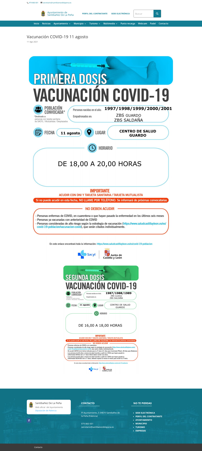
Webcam (142, 24)
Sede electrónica (120, 13)
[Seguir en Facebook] (29, 420)
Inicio (36, 24)
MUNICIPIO (141, 423)
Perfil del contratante (94, 13)
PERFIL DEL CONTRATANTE (148, 416)
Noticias (46, 24)
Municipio (79, 24)
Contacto (163, 24)
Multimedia (109, 24)
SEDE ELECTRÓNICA (145, 412)
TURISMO (140, 427)
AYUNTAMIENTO (143, 420)
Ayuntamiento (61, 24)
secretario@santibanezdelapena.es (57, 3)
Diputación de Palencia (45, 410)
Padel (153, 24)
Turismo (93, 24)
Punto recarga (128, 24)
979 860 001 (33, 3)
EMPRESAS (140, 430)
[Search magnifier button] (157, 13)
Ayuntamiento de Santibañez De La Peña (60, 13)
